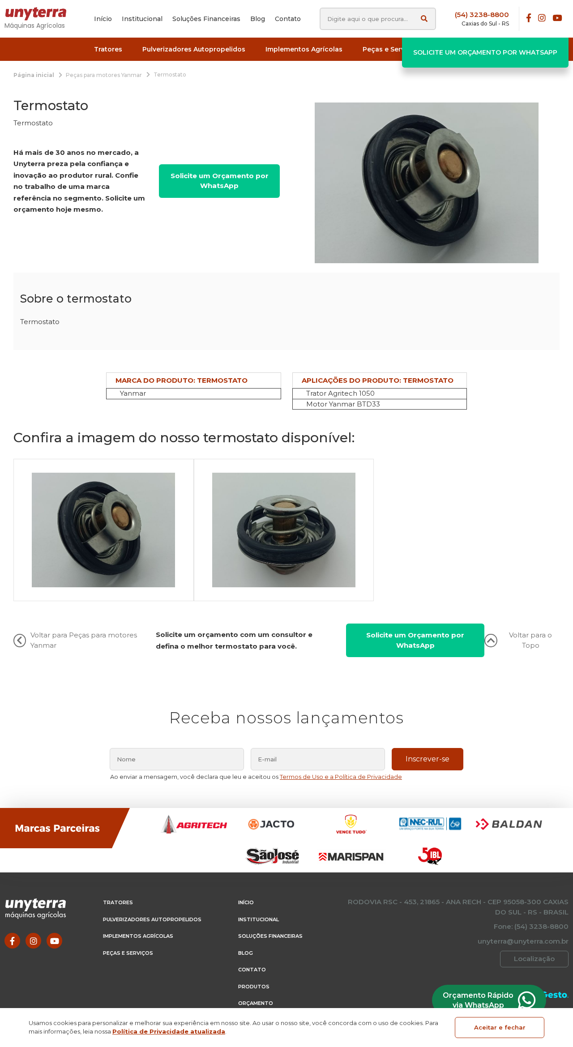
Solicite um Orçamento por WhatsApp (485, 52)
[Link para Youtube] (557, 18)
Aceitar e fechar (500, 1027)
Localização (534, 958)
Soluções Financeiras (270, 936)
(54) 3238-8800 (482, 14)
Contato (252, 969)
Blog (245, 953)
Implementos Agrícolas (138, 936)
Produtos (253, 986)
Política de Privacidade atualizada (168, 1031)
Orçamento (255, 1003)
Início (246, 902)
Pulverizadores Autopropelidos (152, 919)
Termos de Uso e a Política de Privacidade (341, 776)
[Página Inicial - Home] (40, 14)
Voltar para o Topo (530, 640)
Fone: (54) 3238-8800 (531, 926)
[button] (108, 49)
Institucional (258, 919)
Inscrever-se (427, 759)
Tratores (118, 902)
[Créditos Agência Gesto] (555, 995)
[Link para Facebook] (528, 18)
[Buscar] (424, 19)
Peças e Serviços (128, 953)
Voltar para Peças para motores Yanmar (83, 640)
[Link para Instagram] (542, 18)
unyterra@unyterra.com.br (523, 941)
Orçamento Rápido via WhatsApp (478, 1000)
